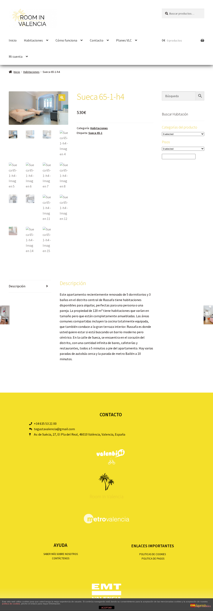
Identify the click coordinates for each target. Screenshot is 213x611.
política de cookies (11, 603)
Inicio (13, 40)
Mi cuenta (15, 56)
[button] (62, 97)
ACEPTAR (106, 607)
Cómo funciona (66, 40)
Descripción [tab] (17, 286)
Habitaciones (31, 72)
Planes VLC (124, 40)
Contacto (96, 40)
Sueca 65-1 (95, 133)
